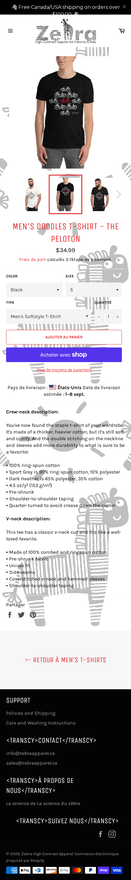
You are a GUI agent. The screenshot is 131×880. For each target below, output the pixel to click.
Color (12, 276)
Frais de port (32, 259)
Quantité (103, 302)
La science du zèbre (58, 803)
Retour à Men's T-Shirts (68, 660)
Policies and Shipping (30, 713)
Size (70, 276)
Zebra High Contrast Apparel (47, 853)
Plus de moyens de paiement (64, 369)
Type (10, 302)
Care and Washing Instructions (41, 723)
